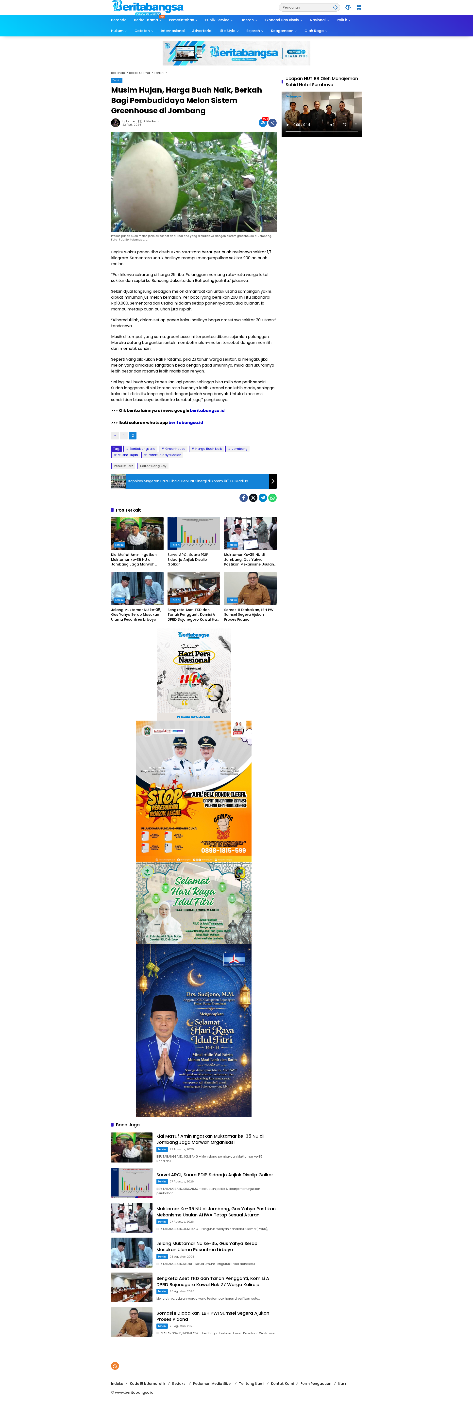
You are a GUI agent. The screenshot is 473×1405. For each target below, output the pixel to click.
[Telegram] (263, 498)
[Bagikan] (272, 123)
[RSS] (115, 1366)
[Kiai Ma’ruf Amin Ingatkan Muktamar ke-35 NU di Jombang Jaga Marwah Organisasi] (137, 533)
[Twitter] (253, 498)
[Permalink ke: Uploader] (116, 122)
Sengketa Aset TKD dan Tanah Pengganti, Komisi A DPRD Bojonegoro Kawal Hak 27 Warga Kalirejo (193, 615)
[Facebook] (243, 498)
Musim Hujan (128, 454)
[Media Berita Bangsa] (148, 7)
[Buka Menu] (359, 7)
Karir (342, 1383)
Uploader (128, 121)
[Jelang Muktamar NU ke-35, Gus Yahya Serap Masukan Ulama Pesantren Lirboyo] (137, 588)
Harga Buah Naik (208, 448)
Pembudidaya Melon (164, 454)
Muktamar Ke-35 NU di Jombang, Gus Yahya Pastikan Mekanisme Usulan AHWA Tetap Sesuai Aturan (249, 559)
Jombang (240, 448)
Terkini (116, 80)
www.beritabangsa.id (134, 1392)
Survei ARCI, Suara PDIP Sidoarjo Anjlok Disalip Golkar (188, 559)
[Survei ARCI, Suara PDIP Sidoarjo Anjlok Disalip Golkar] (194, 533)
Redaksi (179, 1383)
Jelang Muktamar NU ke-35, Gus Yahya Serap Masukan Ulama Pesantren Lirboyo (136, 615)
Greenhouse (175, 448)
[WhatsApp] (272, 498)
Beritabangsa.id (142, 448)
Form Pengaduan (316, 1383)
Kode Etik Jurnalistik (147, 1383)
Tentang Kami (251, 1383)
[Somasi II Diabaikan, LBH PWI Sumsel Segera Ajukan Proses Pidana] (250, 588)
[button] (335, 7)
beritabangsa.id (207, 410)
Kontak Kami (282, 1383)
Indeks (117, 1383)
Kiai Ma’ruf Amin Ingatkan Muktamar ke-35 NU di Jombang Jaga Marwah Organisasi (134, 559)
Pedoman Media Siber (212, 1383)
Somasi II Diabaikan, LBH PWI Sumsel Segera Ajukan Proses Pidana (249, 615)
